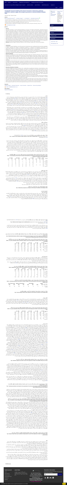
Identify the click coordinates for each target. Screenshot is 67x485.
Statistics (53, 38)
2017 (12, 104)
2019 (18, 104)
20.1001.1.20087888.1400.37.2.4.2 (11, 86)
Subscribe (60, 474)
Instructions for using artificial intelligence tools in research (14, 4)
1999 (35, 111)
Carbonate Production (15, 85)
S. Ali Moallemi (26, 18)
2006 (46, 98)
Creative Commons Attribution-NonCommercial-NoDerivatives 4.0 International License (36, 476)
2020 (46, 105)
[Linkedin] (48, 477)
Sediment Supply (8, 85)
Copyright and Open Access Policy (37, 2)
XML (52, 27)
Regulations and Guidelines (24, 2)
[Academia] (45, 477)
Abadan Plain (29, 85)
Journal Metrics (37, 4)
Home (5, 2)
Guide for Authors (30, 4)
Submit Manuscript (45, 4)
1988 (16, 177)
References (8, 463)
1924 (16, 98)
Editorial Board (7, 474)
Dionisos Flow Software (37, 85)
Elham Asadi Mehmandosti (9, 18)
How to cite (54, 35)
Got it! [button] (64, 483)
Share (53, 32)
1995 (35, 130)
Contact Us (53, 4)
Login (56, 7)
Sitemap (6, 479)
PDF (53, 29)
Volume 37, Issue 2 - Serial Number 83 (59, 12)
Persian (61, 7)
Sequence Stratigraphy (9, 89)
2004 (36, 103)
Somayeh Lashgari (19, 18)
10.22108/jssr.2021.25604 (10, 25)
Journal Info (15, 2)
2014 (13, 109)
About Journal (7, 473)
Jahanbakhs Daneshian (35, 18)
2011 (11, 196)
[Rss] (53, 477)
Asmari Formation (23, 85)
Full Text (8, 93)
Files (53, 25)
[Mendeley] (50, 477)
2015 (22, 135)
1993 (40, 100)
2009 (35, 101)
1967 (14, 99)
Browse (9, 2)
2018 (28, 174)
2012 (41, 370)
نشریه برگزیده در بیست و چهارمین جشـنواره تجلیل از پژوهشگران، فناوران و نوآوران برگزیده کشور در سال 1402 (21, 472)
